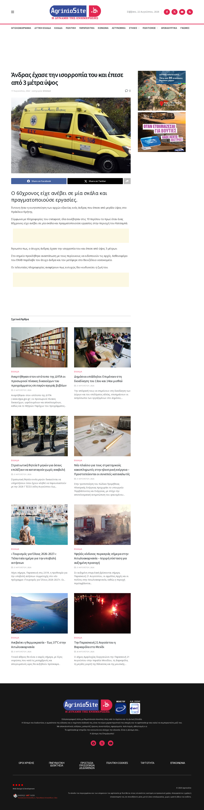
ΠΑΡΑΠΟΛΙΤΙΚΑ (86, 27)
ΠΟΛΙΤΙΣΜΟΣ (149, 27)
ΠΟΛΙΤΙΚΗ (71, 27)
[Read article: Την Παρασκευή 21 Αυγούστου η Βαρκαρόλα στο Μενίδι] (102, 613)
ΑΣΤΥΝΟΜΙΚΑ (118, 27)
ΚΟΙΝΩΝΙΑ (103, 27)
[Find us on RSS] (190, 12)
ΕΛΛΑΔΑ (58, 27)
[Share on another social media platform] (127, 181)
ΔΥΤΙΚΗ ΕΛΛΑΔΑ (42, 27)
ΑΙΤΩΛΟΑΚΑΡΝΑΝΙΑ (21, 27)
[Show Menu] (12, 12)
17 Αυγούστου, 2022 (20, 90)
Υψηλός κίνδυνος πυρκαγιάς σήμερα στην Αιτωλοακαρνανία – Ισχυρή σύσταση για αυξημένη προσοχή (101, 558)
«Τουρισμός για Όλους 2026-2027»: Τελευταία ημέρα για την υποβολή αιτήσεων (33, 558)
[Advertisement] (102, 50)
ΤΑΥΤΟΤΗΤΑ (147, 762)
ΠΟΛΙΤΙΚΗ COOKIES (117, 762)
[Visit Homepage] (70, 11)
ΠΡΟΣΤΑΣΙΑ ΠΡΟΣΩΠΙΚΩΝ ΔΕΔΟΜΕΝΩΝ (87, 765)
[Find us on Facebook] (167, 12)
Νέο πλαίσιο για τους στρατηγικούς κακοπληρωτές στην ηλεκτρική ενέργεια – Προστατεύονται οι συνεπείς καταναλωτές (102, 469)
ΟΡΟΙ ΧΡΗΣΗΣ (26, 762)
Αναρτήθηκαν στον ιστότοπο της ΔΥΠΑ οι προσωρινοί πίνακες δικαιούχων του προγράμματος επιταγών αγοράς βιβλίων (38, 380)
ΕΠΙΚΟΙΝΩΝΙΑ (177, 762)
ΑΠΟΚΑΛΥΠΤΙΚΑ (169, 27)
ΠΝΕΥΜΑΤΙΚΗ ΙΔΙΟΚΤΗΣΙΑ (56, 764)
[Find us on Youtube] (182, 12)
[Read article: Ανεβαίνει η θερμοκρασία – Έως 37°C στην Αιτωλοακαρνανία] (39, 613)
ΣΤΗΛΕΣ (133, 27)
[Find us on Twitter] (174, 12)
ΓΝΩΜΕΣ (184, 27)
